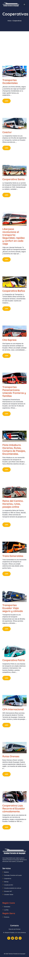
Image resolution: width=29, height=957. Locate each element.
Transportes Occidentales (10, 81)
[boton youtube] (16, 938)
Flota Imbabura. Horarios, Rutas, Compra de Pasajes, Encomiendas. (14, 449)
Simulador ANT (8, 891)
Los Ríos (6, 910)
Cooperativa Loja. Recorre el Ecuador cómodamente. (13, 808)
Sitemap (6, 881)
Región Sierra (8, 913)
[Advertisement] (14, 47)
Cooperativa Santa (13, 179)
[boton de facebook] (8, 938)
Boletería (6, 872)
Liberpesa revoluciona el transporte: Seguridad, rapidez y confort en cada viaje (13, 236)
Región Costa (8, 903)
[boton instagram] (20, 938)
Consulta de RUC (8, 885)
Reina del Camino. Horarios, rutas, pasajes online (12, 503)
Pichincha (6, 917)
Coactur (7, 132)
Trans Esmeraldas (12, 556)
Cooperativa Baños (13, 290)
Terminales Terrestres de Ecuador (13, 875)
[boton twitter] (12, 938)
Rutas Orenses (10, 756)
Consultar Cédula (8, 894)
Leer (6, 101)
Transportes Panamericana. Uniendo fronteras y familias (14, 391)
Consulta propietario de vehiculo (12, 888)
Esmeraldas (7, 906)
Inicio (9, 21)
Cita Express (9, 339)
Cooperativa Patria (13, 660)
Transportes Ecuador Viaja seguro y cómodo (12, 608)
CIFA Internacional (13, 709)
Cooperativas (7, 878)
